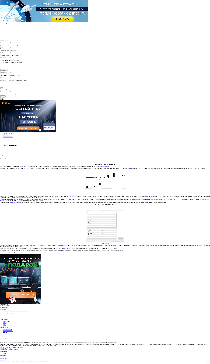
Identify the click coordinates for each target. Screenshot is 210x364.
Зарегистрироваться (6, 253)
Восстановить (9, 86)
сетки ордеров (26, 166)
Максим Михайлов (8, 27)
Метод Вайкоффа (6, 338)
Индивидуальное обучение (8, 137)
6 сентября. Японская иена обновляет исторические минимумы (14, 312)
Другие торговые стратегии (8, 331)
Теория (6, 33)
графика (44, 166)
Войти (1, 253)
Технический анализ (6, 321)
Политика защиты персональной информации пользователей (11, 347)
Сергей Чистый (8, 29)
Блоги (6, 37)
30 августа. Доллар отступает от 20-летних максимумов (13, 313)
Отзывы (4, 323)
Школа (4, 335)
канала (59, 199)
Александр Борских (8, 28)
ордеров (65, 248)
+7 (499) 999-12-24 (3, 353)
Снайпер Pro (5, 134)
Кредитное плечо (149, 196)
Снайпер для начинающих (7, 133)
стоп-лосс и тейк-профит (14, 202)
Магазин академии (6, 340)
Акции (2, 98)
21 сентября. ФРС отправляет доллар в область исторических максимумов (16, 311)
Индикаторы (7, 35)
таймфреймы (129, 168)
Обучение (4, 31)
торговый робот (8, 161)
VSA (6, 34)
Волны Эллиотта (8, 38)
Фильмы (4, 325)
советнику (2, 200)
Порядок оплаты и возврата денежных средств (9, 349)
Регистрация (5, 70)
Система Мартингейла (7, 339)
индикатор (135, 161)
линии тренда (57, 250)
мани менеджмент (73, 196)
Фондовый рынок (6, 135)
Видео (4, 324)
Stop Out (123, 250)
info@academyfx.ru (3, 358)
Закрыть (2, 99)
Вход (6, 40)
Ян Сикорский (7, 26)
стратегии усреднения (104, 166)
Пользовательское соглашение (6, 348)
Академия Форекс (8, 25)
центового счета (9, 197)
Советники (7, 36)
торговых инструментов (56, 245)
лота (42, 197)
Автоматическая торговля (7, 136)
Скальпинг (5, 337)
